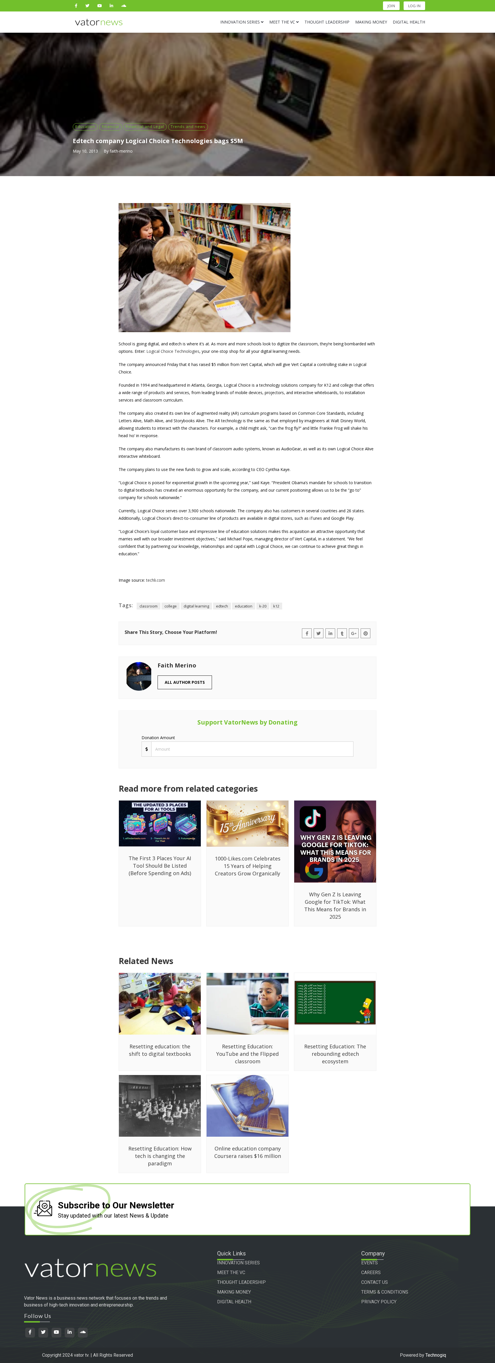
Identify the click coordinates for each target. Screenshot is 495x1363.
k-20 (262, 606)
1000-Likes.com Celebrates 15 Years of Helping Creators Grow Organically (247, 866)
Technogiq (435, 1355)
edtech (222, 606)
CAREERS (371, 1272)
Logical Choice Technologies (172, 351)
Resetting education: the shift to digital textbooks (160, 1050)
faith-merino (121, 151)
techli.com (155, 580)
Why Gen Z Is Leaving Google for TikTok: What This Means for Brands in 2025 (335, 905)
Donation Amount (158, 737)
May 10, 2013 (85, 151)
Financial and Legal (145, 126)
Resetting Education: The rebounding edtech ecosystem (335, 1054)
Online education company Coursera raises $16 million (247, 1152)
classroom (149, 606)
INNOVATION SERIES (238, 1262)
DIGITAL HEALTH (234, 1301)
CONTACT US (374, 1282)
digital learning (196, 606)
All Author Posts (185, 682)
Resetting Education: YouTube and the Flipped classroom (247, 1054)
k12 (276, 606)
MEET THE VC (231, 1272)
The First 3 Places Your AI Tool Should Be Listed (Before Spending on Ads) (160, 866)
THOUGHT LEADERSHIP (241, 1282)
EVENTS (369, 1262)
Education (85, 126)
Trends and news (188, 126)
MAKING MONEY (234, 1292)
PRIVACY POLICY (378, 1301)
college (170, 606)
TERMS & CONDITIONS (384, 1292)
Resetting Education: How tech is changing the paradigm (160, 1156)
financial (110, 126)
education (243, 606)
